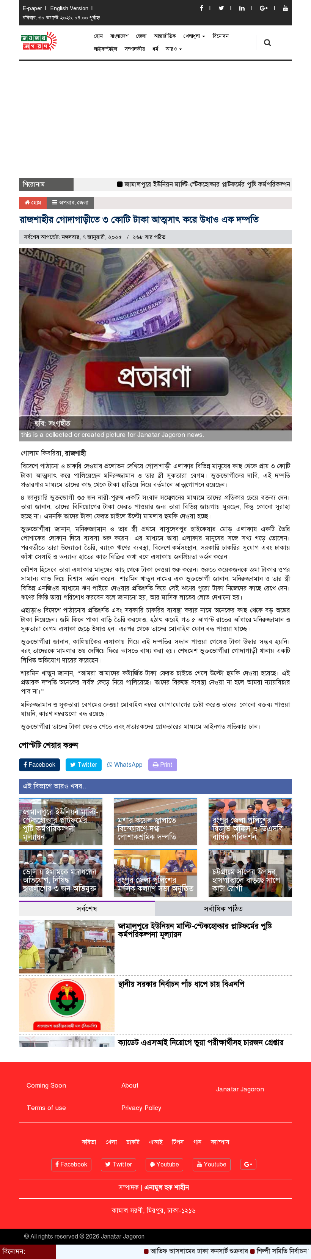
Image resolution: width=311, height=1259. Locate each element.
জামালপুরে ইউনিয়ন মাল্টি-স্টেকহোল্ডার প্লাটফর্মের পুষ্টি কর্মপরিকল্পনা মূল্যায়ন (195, 184)
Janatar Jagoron (240, 1089)
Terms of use (46, 1108)
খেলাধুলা (192, 36)
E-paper (32, 8)
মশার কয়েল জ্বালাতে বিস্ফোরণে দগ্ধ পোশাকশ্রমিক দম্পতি (147, 829)
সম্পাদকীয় (135, 49)
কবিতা (89, 1142)
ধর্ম (155, 49)
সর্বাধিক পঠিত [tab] (223, 909)
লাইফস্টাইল (105, 49)
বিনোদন (221, 36)
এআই (156, 1142)
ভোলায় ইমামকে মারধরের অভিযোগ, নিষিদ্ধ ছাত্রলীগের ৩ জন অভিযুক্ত (59, 880)
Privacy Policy (141, 1108)
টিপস (178, 1142)
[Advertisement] (155, 117)
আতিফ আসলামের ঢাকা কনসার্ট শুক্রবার (175, 1251)
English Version (69, 8)
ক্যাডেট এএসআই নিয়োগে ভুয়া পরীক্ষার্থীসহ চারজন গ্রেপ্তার (201, 1042)
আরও (172, 49)
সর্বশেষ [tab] (87, 909)
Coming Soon (46, 1085)
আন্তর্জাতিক (165, 36)
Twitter (86, 765)
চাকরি (133, 1142)
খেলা (111, 1142)
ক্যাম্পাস (220, 1142)
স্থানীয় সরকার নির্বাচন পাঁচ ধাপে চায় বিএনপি (181, 984)
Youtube (167, 1164)
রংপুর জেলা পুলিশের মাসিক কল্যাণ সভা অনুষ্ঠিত (155, 884)
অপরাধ (66, 202)
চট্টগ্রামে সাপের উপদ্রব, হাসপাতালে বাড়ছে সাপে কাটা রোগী (246, 880)
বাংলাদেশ (119, 36)
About (129, 1085)
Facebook (41, 765)
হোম (98, 36)
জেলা (141, 36)
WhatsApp (128, 765)
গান (197, 1142)
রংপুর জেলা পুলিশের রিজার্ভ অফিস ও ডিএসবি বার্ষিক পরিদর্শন (247, 829)
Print (166, 765)
